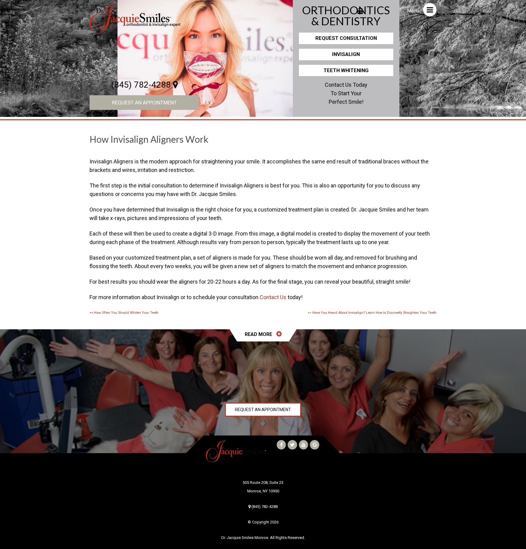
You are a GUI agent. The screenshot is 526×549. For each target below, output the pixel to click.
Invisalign (346, 54)
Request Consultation (346, 38)
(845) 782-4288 (142, 84)
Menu (413, 11)
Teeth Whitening (346, 70)
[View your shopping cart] (360, 9)
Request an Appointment (144, 103)
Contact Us (273, 297)
